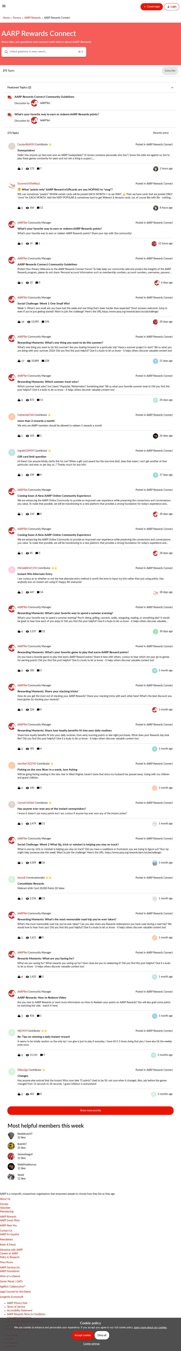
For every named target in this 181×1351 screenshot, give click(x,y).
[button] (90, 1344)
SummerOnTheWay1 (28, 184)
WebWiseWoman (26, 1165)
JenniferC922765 (26, 764)
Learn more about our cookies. (150, 1327)
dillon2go (22, 1070)
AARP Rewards (32, 18)
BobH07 (22, 1144)
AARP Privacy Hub (17, 1303)
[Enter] (4, 52)
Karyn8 (21, 878)
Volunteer (5, 1208)
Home (6, 18)
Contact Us (6, 1231)
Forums (17, 18)
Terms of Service (16, 1307)
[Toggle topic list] (172, 87)
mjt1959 (22, 1031)
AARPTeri (45, 103)
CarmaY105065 (25, 803)
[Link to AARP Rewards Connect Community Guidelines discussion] (9, 97)
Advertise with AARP (11, 1250)
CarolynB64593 (25, 144)
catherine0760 (25, 415)
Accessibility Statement (19, 1310)
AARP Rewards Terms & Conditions (26, 1314)
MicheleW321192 (27, 568)
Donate (4, 1204)
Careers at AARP (9, 1253)
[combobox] (43, 52)
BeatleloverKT (25, 1134)
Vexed (20, 1175)
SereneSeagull (25, 1154)
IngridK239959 (25, 451)
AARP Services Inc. (10, 1267)
